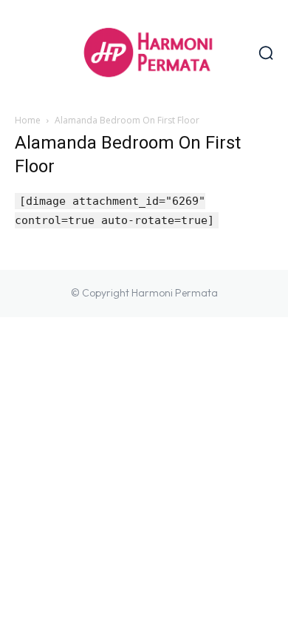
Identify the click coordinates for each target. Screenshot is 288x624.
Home (28, 120)
